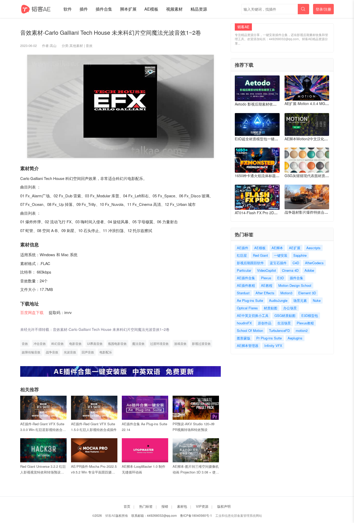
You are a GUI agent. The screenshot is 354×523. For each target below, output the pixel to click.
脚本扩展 (128, 9)
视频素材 (174, 9)
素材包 (182, 506)
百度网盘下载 (32, 312)
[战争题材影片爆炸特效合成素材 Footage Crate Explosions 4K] (307, 197)
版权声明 (224, 506)
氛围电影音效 (117, 343)
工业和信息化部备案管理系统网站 (238, 515)
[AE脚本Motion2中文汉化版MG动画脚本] (307, 124)
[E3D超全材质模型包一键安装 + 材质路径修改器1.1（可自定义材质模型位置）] (257, 124)
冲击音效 (39, 343)
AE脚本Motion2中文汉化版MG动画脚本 (316, 138)
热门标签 (146, 506)
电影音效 (75, 343)
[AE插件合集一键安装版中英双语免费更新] (120, 371)
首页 (127, 506)
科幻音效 (57, 343)
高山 (53, 45)
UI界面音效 (95, 343)
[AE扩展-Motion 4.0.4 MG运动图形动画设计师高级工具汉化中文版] (307, 87)
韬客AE (110, 515)
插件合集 (104, 9)
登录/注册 (323, 9)
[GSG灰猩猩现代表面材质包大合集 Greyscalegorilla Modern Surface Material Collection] (307, 160)
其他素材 (76, 45)
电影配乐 (106, 352)
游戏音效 (180, 343)
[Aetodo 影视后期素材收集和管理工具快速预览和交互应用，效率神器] (257, 88)
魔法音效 (138, 343)
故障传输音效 (31, 352)
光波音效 (70, 352)
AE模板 (151, 9)
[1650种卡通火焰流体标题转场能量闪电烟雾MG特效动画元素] (257, 160)
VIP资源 (202, 506)
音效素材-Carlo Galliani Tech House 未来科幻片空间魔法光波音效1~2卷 (111, 329)
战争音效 (52, 352)
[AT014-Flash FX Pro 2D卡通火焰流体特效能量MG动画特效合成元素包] (257, 197)
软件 (67, 9)
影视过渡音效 (201, 343)
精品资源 (198, 9)
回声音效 (88, 352)
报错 (164, 506)
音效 (89, 45)
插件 (84, 9)
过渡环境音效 (159, 343)
